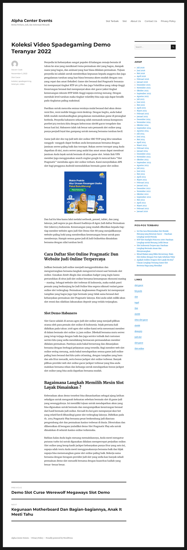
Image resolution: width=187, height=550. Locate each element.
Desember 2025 (143, 85)
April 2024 (141, 142)
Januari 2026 (142, 82)
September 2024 (144, 128)
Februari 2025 (143, 114)
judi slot (138, 337)
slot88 (137, 314)
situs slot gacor (141, 320)
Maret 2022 (142, 206)
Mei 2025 (141, 105)
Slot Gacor (15, 77)
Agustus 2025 (143, 96)
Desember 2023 (143, 154)
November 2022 (144, 191)
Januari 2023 (142, 185)
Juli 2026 (141, 68)
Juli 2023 (140, 168)
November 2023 (143, 157)
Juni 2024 (141, 137)
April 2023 (141, 177)
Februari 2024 (143, 148)
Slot (125, 21)
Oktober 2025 (143, 91)
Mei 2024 (141, 139)
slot (136, 297)
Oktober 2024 (143, 125)
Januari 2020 (142, 211)
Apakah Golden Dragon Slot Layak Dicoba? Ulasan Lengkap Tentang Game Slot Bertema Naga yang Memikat (155, 263)
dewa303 (138, 331)
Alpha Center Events (31, 20)
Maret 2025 (142, 111)
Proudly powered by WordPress (59, 538)
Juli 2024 (140, 134)
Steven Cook (16, 70)
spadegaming (24, 81)
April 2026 (141, 76)
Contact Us (151, 21)
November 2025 (144, 88)
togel (137, 302)
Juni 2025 (141, 102)
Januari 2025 (142, 116)
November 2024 (144, 122)
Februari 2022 (143, 208)
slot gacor (139, 285)
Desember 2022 (143, 188)
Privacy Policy (168, 21)
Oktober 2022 (143, 194)
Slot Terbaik (112, 21)
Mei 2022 (141, 200)
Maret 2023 (142, 180)
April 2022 (141, 203)
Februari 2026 (143, 79)
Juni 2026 (141, 70)
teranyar (15, 84)
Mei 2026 (141, 73)
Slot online (139, 348)
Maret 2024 (142, 145)
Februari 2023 (143, 183)
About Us (136, 21)
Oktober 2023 (142, 160)
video (22, 84)
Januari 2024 (142, 151)
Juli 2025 (140, 99)
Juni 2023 (141, 171)
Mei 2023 (141, 174)
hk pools (138, 291)
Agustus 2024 (143, 131)
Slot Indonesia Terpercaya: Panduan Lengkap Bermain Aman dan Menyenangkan (152, 248)
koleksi (14, 81)
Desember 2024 (143, 119)
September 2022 (144, 197)
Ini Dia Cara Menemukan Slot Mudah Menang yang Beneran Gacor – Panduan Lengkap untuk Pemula (154, 234)
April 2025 (141, 108)
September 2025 (144, 93)
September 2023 (144, 162)
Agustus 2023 (143, 165)
